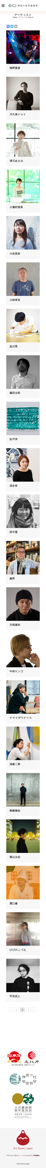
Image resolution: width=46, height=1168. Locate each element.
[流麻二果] (23, 743)
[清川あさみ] (23, 140)
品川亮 (14, 346)
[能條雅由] (23, 790)
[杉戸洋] (23, 418)
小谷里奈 (15, 253)
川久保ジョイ (18, 114)
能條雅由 (15, 810)
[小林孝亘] (23, 279)
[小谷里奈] (23, 233)
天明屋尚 (15, 625)
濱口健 (14, 903)
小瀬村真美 (16, 207)
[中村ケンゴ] (23, 650)
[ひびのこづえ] (23, 929)
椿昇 (12, 578)
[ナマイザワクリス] (23, 697)
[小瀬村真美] (23, 186)
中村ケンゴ (16, 671)
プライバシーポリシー (13, 1155)
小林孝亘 (15, 300)
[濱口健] (23, 882)
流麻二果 (15, 764)
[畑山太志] (23, 836)
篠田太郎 (15, 393)
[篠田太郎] (23, 372)
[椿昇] (23, 557)
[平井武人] (23, 975)
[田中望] (23, 511)
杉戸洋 (14, 439)
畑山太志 (15, 857)
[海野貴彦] (23, 47)
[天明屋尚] (23, 604)
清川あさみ (16, 160)
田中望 (14, 532)
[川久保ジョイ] (23, 93)
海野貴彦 (15, 68)
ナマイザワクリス (21, 717)
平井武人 (15, 996)
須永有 (14, 485)
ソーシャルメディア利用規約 (30, 1155)
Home (15, 17)
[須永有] (23, 465)
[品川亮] (23, 325)
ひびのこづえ (18, 949)
